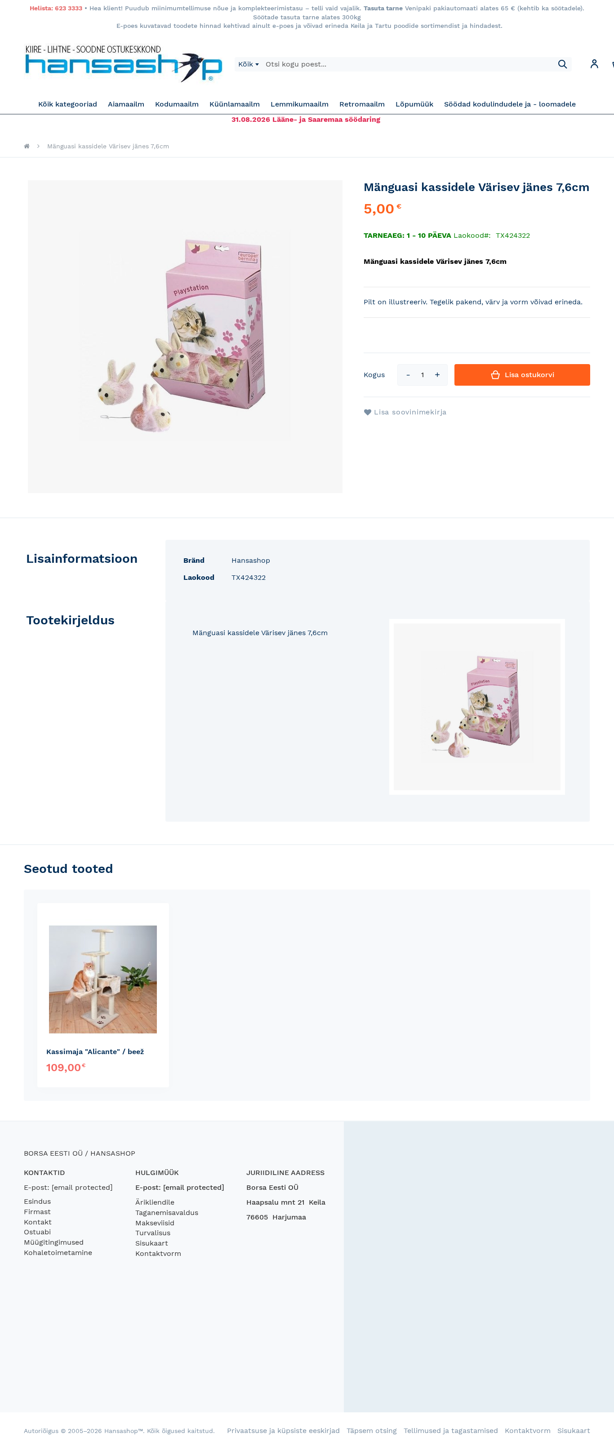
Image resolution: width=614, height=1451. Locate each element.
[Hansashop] (123, 64)
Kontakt (38, 1222)
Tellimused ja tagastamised (451, 1430)
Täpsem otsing (372, 1430)
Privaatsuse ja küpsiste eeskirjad (283, 1430)
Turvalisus (152, 1232)
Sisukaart (151, 1243)
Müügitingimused (54, 1242)
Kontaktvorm (158, 1253)
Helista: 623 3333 (56, 8)
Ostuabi (37, 1232)
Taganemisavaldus (166, 1212)
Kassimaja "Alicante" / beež (95, 1051)
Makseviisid (154, 1223)
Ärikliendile (154, 1202)
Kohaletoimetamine (58, 1252)
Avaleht (27, 146)
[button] (594, 65)
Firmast (37, 1211)
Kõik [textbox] (245, 64)
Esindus (37, 1201)
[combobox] (248, 64)
